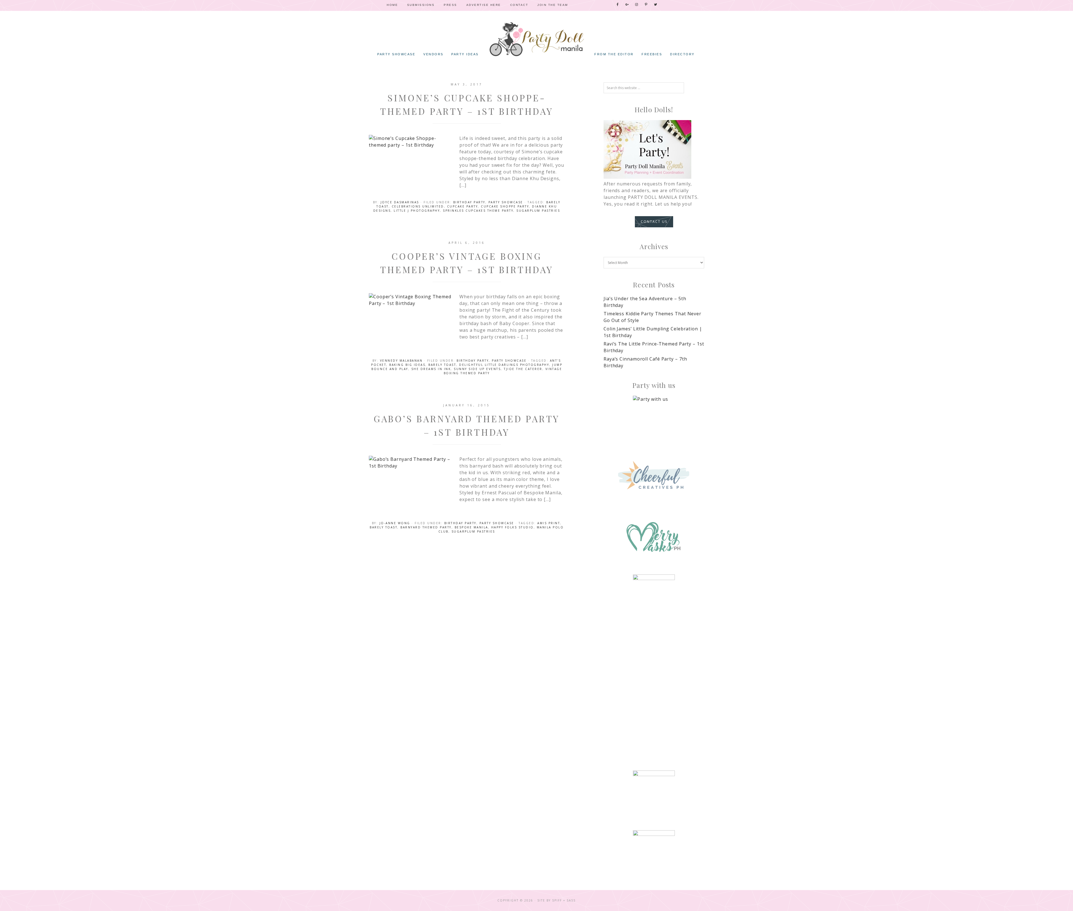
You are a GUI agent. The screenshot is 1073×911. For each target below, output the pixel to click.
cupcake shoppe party (505, 206)
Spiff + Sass (564, 900)
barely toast (442, 365)
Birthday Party (469, 202)
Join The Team (552, 4)
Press (450, 4)
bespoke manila (471, 527)
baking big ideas (407, 365)
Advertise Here (483, 4)
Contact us (654, 221)
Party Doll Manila (536, 39)
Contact (519, 4)
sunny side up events (477, 369)
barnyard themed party (426, 527)
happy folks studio (512, 527)
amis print (548, 523)
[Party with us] (654, 417)
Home (392, 4)
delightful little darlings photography (504, 365)
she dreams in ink (431, 369)
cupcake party (462, 206)
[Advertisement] (654, 673)
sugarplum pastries (538, 211)
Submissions (421, 4)
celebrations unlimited (418, 206)
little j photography (417, 211)
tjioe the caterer (523, 369)
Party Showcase (505, 202)
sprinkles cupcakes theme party (478, 211)
